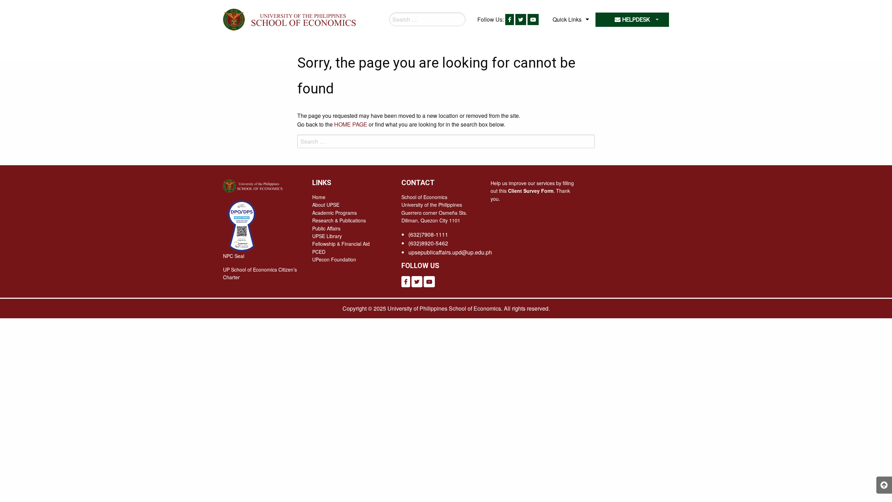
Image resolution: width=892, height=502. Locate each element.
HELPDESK (635, 19)
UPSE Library (327, 236)
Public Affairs (326, 228)
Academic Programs (334, 212)
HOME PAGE (350, 124)
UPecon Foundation (334, 259)
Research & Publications (339, 220)
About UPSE (325, 204)
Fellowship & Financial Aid (341, 243)
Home (318, 196)
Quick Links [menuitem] (567, 19)
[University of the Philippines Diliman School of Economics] (302, 18)
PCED (318, 251)
